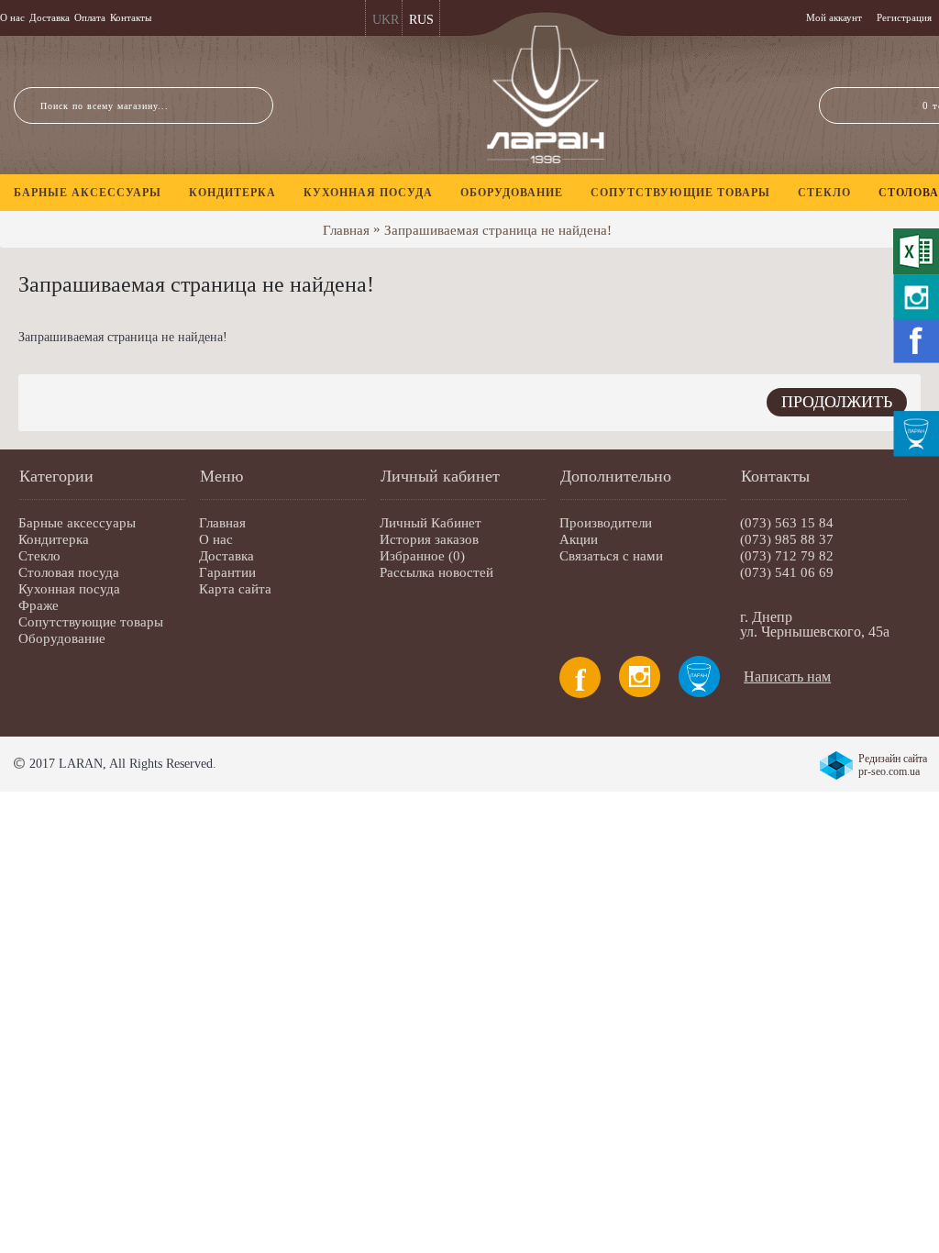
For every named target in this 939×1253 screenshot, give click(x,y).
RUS (421, 20)
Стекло (39, 556)
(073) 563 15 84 (787, 523)
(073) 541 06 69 (787, 572)
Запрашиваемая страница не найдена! (498, 230)
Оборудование (61, 638)
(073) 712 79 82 (787, 556)
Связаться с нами (611, 556)
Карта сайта (235, 589)
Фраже (38, 605)
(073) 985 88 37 (787, 539)
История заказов (429, 539)
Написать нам (787, 676)
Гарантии (227, 572)
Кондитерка (53, 539)
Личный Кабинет (430, 523)
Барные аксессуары (77, 523)
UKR (385, 20)
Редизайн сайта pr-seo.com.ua (892, 765)
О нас (216, 539)
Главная (346, 230)
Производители (605, 523)
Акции (578, 539)
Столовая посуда (68, 572)
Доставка (226, 556)
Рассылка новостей (436, 572)
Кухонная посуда (69, 589)
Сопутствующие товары (90, 622)
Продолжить (836, 402)
